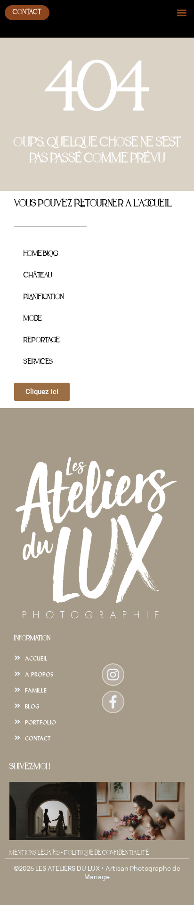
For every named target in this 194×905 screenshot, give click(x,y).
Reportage (41, 340)
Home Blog (41, 254)
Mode (32, 319)
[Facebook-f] (113, 702)
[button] (181, 12)
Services (38, 362)
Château (38, 275)
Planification (44, 297)
